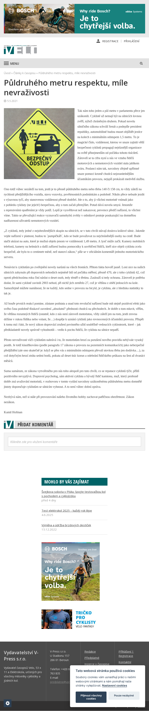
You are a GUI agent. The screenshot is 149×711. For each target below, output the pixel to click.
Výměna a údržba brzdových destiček (66, 525)
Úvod (7, 73)
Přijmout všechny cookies (91, 697)
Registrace (110, 41)
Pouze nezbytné (124, 695)
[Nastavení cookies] (7, 703)
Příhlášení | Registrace (126, 654)
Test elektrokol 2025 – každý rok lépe (67, 510)
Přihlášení (131, 41)
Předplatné (91, 658)
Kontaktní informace (125, 664)
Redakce (90, 651)
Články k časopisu (24, 73)
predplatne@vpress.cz (63, 682)
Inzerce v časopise (96, 664)
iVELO (20, 50)
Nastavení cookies (114, 685)
